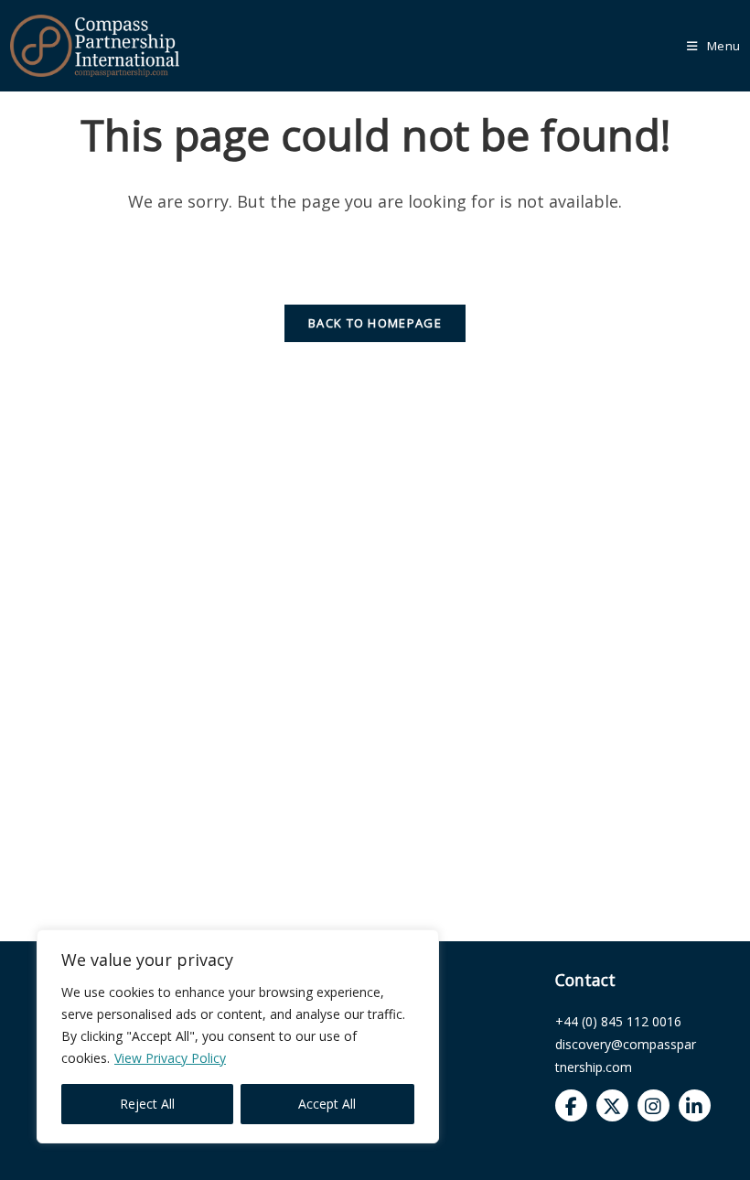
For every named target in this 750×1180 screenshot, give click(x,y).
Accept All (327, 1103)
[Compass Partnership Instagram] (654, 1105)
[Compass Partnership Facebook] (571, 1105)
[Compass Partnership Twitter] (612, 1105)
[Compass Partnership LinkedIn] (695, 1105)
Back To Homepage (375, 323)
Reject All (147, 1103)
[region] (238, 1036)
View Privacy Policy (170, 1058)
